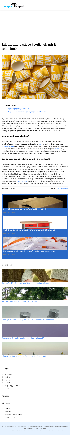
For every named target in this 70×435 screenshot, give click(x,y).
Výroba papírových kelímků (18, 109)
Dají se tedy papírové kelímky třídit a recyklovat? (27, 112)
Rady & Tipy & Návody (62, 188)
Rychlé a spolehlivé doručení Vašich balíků (24, 209)
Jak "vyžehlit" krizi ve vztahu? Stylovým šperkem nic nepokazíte (29, 283)
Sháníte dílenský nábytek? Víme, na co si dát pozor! (29, 230)
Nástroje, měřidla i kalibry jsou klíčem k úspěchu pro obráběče (28, 320)
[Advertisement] (35, 23)
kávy (40, 144)
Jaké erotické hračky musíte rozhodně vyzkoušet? (23, 338)
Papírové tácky (22, 181)
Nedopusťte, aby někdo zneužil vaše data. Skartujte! (29, 251)
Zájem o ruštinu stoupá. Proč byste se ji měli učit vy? (24, 356)
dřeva (57, 149)
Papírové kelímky (8, 146)
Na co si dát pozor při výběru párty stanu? (20, 301)
